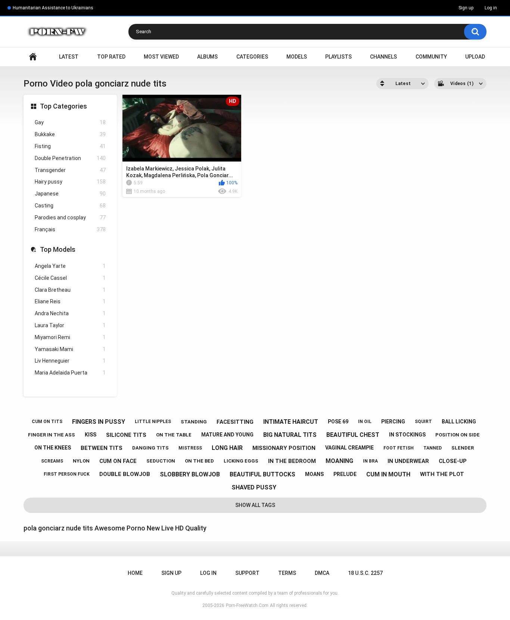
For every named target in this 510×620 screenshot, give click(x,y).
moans (314, 474)
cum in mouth (388, 474)
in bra (370, 461)
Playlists (338, 57)
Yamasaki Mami (70, 349)
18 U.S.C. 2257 (365, 573)
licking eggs (241, 461)
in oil (364, 421)
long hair (227, 447)
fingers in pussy (98, 421)
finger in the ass (51, 435)
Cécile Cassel (70, 278)
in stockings (407, 435)
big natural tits (290, 434)
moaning (339, 460)
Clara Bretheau (70, 290)
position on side (457, 435)
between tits (101, 448)
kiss (90, 435)
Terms (287, 573)
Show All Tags (255, 505)
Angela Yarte (70, 266)
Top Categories (63, 106)
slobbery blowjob (190, 474)
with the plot (442, 474)
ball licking (459, 422)
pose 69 (338, 422)
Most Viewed (161, 57)
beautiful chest (352, 434)
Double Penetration (70, 158)
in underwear (408, 461)
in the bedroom (292, 461)
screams (52, 461)
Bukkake (70, 134)
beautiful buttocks (262, 474)
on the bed (199, 461)
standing (194, 422)
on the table (174, 435)
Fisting (70, 146)
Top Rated (111, 57)
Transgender (70, 170)
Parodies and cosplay (70, 217)
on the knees (52, 448)
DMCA (322, 573)
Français (70, 229)
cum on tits (47, 421)
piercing (393, 422)
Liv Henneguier (70, 361)
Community (431, 57)
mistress (190, 448)
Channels (383, 57)
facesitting (235, 422)
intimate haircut (290, 421)
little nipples (153, 421)
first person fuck (67, 474)
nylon (81, 461)
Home (33, 56)
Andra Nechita (70, 313)
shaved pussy (253, 487)
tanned (432, 448)
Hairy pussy (70, 182)
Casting (70, 206)
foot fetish (398, 448)
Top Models (57, 249)
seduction (160, 461)
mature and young (227, 435)
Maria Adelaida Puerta (70, 373)
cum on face (118, 461)
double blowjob (124, 474)
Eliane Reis (70, 301)
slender (462, 448)
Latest (68, 57)
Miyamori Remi (70, 337)
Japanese (70, 194)
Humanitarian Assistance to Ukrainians (53, 7)
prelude (345, 474)
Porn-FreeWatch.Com (247, 605)
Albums (207, 57)
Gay (70, 122)
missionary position (283, 448)
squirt (423, 421)
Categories (252, 57)
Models (296, 57)
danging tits (150, 448)
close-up (453, 461)
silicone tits (126, 435)
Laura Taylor (70, 325)
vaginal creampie (349, 448)
